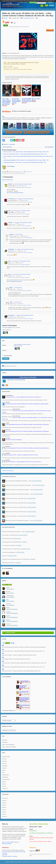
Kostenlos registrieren (18, 344)
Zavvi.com (4, 811)
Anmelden (51, 5)
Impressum (16, 842)
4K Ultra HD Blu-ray (26, 18)
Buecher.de (4, 763)
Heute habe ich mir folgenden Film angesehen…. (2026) (20, 480)
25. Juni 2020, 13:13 (16, 261)
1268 (11, 171)
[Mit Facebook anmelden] (4, 333)
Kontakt (11, 842)
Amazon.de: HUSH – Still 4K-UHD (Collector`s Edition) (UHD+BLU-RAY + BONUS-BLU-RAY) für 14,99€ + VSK (24, 663)
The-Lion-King (11, 198)
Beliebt (10, 584)
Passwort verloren (26, 344)
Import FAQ (4, 854)
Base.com (4, 807)
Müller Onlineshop (5, 779)
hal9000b (7, 489)
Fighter (11, 287)
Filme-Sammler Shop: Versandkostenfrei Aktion (11, 542)
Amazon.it (4, 805)
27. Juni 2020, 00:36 (16, 274)
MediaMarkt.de (5, 777)
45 (19, 236)
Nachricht (18, 173)
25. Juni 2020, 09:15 (19, 198)
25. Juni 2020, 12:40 (19, 249)
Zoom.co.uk (4, 816)
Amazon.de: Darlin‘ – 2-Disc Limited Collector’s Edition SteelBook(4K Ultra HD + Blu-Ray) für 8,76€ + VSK (26, 151)
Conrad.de (4, 768)
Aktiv (6, 584)
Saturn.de (4, 784)
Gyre (6, 480)
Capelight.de (4, 765)
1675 (18, 200)
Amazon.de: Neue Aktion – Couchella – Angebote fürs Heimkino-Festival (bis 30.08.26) (19, 655)
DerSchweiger (8, 485)
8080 (27, 200)
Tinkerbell (5, 18)
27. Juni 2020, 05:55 (18, 287)
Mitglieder (4, 580)
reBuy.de (4, 781)
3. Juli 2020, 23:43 (19, 315)
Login (46, 5)
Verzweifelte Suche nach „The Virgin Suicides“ (11, 548)
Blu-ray (32, 18)
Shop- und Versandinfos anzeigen (22, 111)
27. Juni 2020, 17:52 (17, 302)
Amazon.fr (4, 802)
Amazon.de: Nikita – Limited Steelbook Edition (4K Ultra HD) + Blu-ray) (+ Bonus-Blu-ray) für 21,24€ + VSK (23, 666)
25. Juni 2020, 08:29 (17, 184)
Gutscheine (4, 853)
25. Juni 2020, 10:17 (16, 210)
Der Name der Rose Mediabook (8, 552)
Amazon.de (4, 761)
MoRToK (8, 607)
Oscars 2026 (4, 555)
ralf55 (9, 210)
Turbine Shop (5, 788)
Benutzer (4, 345)
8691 (24, 212)
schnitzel (7, 498)
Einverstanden (33, 2)
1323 (30, 171)
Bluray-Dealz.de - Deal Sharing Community (16, 379)
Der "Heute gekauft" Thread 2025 (8, 545)
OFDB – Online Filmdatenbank (8, 744)
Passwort (4, 350)
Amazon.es (4, 800)
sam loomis (8, 623)
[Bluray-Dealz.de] (11, 5)
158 (15, 212)
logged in (10, 327)
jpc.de (3, 772)
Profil (7, 173)
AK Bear (7, 587)
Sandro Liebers (11, 315)
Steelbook (6, 144)
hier (19, 117)
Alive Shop (4, 758)
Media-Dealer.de (5, 774)
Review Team (8, 117)
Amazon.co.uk (5, 798)
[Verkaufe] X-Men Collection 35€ (8, 562)
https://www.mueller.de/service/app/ (14, 281)
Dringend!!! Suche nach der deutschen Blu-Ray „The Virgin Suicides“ (15, 559)
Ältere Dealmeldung (49, 146)
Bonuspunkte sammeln (25, 26)
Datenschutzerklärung (6, 843)
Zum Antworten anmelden (27, 184)
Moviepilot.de (5, 742)
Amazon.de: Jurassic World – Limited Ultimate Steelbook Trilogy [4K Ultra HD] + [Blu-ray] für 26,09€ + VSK (23, 651)
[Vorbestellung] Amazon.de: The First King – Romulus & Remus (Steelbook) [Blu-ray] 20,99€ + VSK (25, 162)
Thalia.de (4, 786)
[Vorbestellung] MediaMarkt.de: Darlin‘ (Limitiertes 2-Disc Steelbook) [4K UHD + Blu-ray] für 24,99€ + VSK (26, 160)
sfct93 (9, 274)
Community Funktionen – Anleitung (9, 856)
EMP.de (3, 770)
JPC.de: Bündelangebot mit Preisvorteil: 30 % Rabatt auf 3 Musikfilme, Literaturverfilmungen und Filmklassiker (24, 647)
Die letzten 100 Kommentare (7, 470)
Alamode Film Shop (6, 756)
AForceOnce (8, 603)
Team (8, 842)
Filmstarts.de (4, 740)
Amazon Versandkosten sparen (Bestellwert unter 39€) (13, 851)
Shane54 (7, 520)
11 (37, 18)
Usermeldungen (11, 144)
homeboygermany (9, 595)
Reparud (11, 234)
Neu (3, 584)
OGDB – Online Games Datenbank (9, 746)
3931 (28, 236)
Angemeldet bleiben (8, 355)
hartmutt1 (8, 619)
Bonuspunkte (22, 173)
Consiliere (10, 222)
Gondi (9, 261)
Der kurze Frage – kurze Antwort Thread (18, 498)
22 (14, 275)
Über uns (4, 842)
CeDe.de (4, 809)
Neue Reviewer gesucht (7, 538)
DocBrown (8, 611)
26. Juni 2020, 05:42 (18, 234)
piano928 (8, 591)
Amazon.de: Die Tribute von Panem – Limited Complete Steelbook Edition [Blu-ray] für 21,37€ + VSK (25, 154)
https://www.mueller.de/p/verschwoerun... (15, 192)
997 (23, 224)
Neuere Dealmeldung (7, 146)
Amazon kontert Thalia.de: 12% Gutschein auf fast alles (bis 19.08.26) (16, 659)
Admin (7, 599)
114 (22, 289)
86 (20, 275)
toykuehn (8, 615)
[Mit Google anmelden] (7, 333)
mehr (14, 710)
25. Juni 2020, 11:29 (17, 222)
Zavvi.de (4, 814)
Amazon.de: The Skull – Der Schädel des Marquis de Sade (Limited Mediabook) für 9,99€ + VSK (21, 670)
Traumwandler (11, 249)
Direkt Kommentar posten (7, 179)
